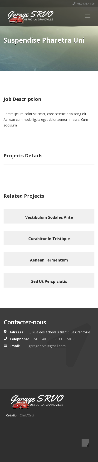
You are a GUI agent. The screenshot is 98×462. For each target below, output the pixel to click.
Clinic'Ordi (27, 415)
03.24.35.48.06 (85, 3)
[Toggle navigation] (87, 16)
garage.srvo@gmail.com (47, 346)
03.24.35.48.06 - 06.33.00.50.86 (52, 339)
